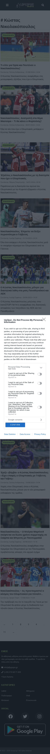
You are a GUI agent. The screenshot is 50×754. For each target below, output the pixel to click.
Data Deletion (10, 434)
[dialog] (25, 377)
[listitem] (25, 368)
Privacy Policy (40, 434)
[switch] (40, 374)
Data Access (25, 434)
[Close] (44, 320)
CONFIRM (15, 425)
